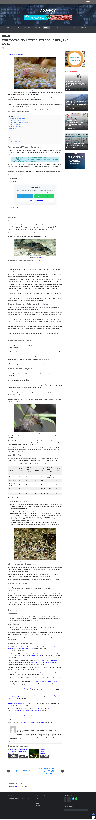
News (57, 27)
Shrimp (19, 27)
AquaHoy (48, 10)
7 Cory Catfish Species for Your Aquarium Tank (29, 719)
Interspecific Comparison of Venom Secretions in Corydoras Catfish (46, 677)
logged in (16, 786)
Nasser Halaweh (51, 561)
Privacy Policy (84, 815)
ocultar (17, 116)
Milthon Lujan (8, 47)
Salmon (13, 27)
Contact (78, 815)
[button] (7, 31)
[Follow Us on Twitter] (68, 799)
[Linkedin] (9, 741)
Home (8, 27)
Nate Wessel (45, 433)
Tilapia (75, 27)
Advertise (73, 815)
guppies (47, 574)
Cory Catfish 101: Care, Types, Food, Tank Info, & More (31, 722)
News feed (14, 54)
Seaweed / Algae (38, 27)
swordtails (55, 574)
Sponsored (69, 27)
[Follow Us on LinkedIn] (70, 799)
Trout (25, 27)
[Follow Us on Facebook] (65, 799)
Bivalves (30, 27)
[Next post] (62, 771)
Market (62, 27)
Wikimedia (40, 90)
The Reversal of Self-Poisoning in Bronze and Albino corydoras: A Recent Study (36, 672)
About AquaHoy (82, 27)
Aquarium (46, 27)
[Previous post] (8, 771)
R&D (52, 27)
